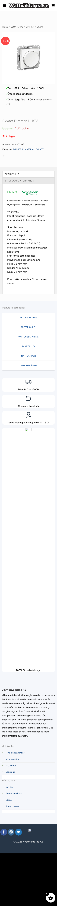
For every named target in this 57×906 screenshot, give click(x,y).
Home (5, 26)
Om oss (9, 786)
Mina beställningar (15, 752)
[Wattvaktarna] (29, 5)
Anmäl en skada (14, 793)
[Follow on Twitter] (18, 832)
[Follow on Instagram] (11, 832)
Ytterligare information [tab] (19, 180)
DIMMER (30, 26)
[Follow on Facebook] (3, 832)
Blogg (9, 799)
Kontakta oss (12, 806)
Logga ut (10, 771)
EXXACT (41, 26)
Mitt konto (11, 765)
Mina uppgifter (13, 759)
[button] (4, 5)
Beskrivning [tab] (12, 174)
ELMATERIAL (17, 26)
